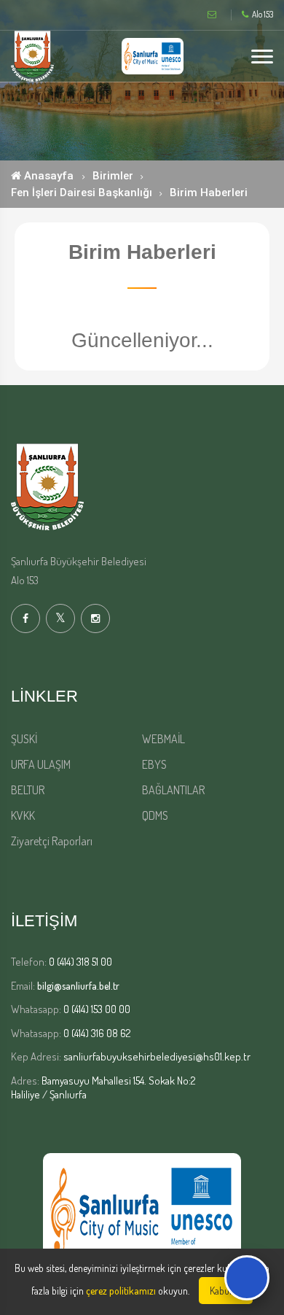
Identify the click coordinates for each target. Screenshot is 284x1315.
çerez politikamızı (121, 1290)
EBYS (154, 764)
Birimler (112, 175)
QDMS (155, 815)
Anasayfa (47, 175)
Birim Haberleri (209, 192)
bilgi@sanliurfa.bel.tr (78, 986)
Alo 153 (262, 14)
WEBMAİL (163, 739)
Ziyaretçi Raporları (51, 841)
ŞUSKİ (24, 739)
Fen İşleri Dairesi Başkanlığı (81, 192)
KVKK (23, 815)
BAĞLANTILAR (173, 790)
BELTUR (27, 790)
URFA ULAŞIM (41, 764)
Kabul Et (226, 1290)
